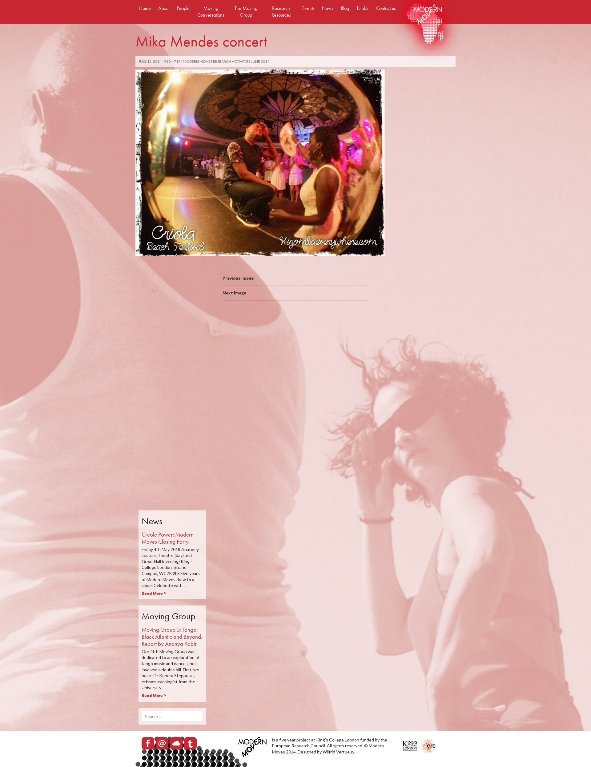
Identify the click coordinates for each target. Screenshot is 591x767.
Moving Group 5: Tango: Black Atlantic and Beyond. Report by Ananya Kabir (172, 637)
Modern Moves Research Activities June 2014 (226, 61)
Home (145, 8)
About (163, 8)
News (327, 8)
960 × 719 (172, 61)
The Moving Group (246, 11)
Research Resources (281, 11)
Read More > (154, 593)
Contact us (386, 8)
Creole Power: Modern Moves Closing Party (168, 538)
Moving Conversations (210, 11)
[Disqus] (295, 392)
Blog (345, 8)
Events (308, 8)
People (183, 8)
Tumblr (362, 8)
